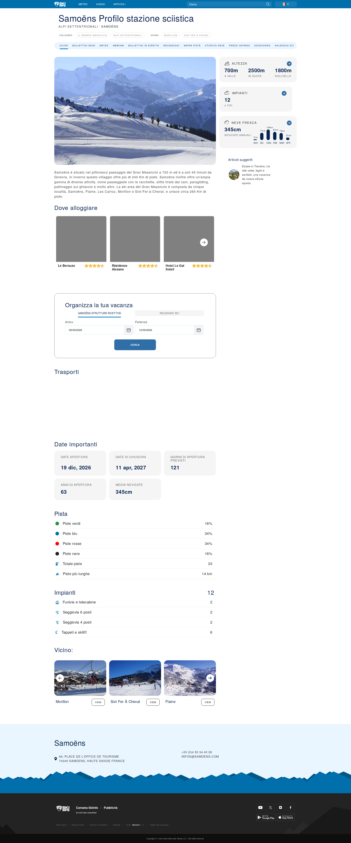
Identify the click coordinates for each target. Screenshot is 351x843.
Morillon (171, 35)
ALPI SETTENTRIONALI (78, 26)
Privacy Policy (78, 824)
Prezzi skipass (239, 45)
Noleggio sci (284, 45)
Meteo (83, 4)
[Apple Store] (286, 817)
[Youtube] (260, 807)
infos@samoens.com (200, 756)
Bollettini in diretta (143, 45)
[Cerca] (268, 4)
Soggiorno (262, 45)
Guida (64, 45)
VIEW (98, 702)
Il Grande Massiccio (92, 35)
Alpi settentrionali (128, 35)
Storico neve (215, 45)
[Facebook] (291, 807)
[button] (135, 405)
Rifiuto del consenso (159, 824)
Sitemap (116, 824)
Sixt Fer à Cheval (196, 35)
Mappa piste (192, 45)
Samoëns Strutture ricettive (99, 313)
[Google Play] (266, 817)
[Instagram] (280, 807)
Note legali (61, 824)
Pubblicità (111, 808)
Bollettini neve (83, 45)
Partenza (141, 322)
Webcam (118, 45)
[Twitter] (270, 807)
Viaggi (100, 4)
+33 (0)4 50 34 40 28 (197, 752)
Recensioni (171, 45)
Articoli (119, 4)
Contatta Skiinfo (87, 808)
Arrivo (69, 322)
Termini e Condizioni (98, 824)
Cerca (135, 345)
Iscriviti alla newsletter (86, 812)
